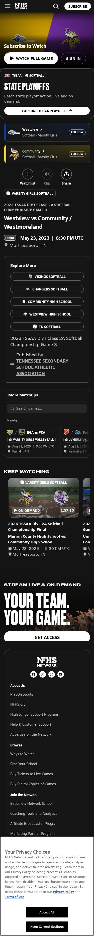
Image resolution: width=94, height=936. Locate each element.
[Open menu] (7, 6)
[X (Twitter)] (42, 674)
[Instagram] (51, 674)
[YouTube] (60, 674)
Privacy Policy (63, 891)
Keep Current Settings (47, 926)
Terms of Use (14, 896)
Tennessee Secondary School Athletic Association (42, 367)
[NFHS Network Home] (21, 6)
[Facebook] (33, 674)
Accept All (46, 912)
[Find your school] (55, 6)
